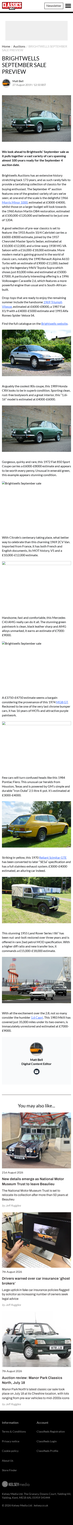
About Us (7, 1460)
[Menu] (68, 6)
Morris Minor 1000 (15, 202)
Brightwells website (54, 323)
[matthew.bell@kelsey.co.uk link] (37, 1072)
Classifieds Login (47, 1441)
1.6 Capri (37, 1017)
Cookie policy (10, 1450)
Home (6, 46)
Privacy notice (10, 1441)
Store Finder (9, 1470)
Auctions (19, 46)
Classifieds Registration (51, 1431)
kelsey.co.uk (41, 1505)
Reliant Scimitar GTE (53, 857)
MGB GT (62, 702)
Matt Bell (18, 81)
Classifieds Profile (47, 1450)
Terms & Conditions (14, 1431)
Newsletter (53, 5)
